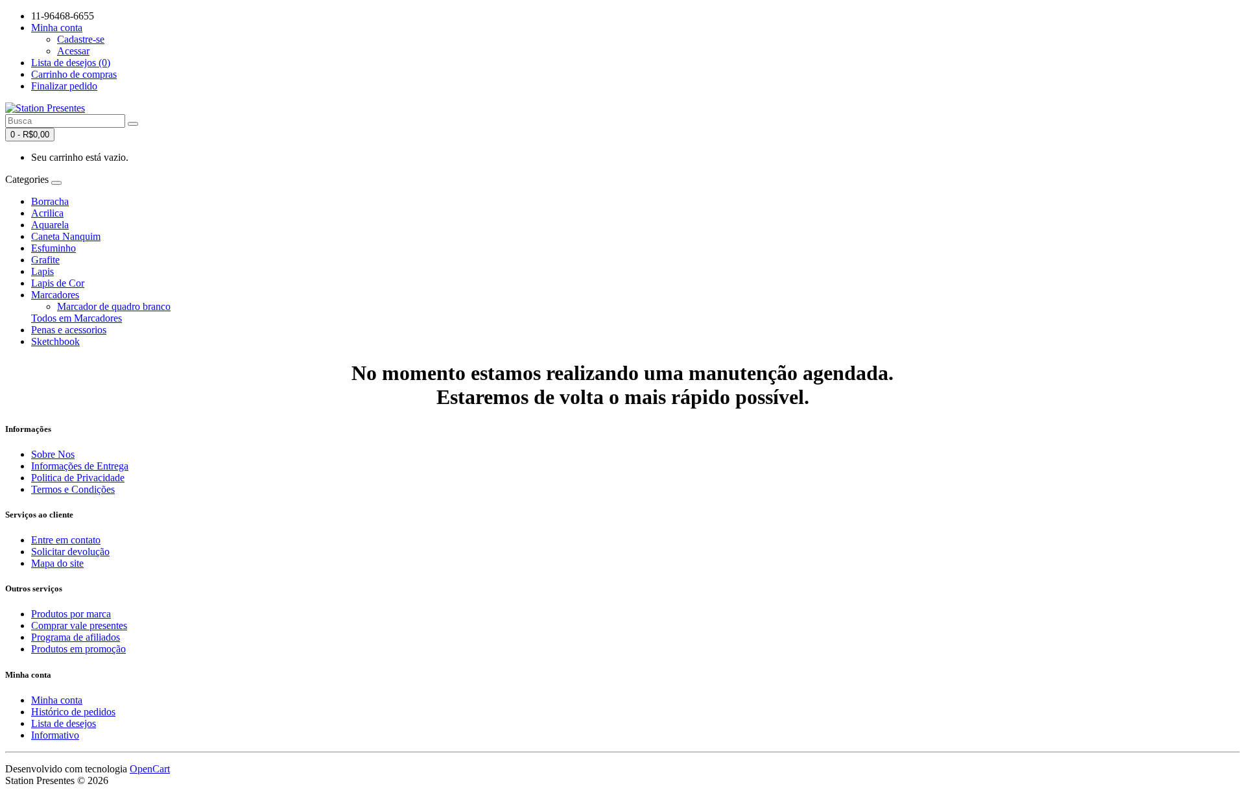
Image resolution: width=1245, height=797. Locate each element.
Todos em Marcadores (76, 318)
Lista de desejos (63, 723)
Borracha (50, 201)
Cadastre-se (80, 39)
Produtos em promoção (78, 648)
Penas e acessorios (68, 329)
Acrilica (47, 213)
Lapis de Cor (57, 283)
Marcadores (55, 294)
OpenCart (150, 768)
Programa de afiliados (75, 637)
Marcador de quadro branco (114, 306)
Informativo (55, 735)
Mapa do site (57, 563)
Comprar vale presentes (79, 625)
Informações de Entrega (79, 465)
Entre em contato (66, 539)
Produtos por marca (71, 613)
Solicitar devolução (70, 551)
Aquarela (50, 224)
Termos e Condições (73, 489)
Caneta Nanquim (66, 236)
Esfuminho (53, 248)
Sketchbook (55, 341)
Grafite (45, 259)
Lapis (42, 271)
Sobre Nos (53, 454)
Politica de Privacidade (77, 477)
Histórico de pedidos (73, 711)
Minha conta (56, 700)
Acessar (73, 50)
